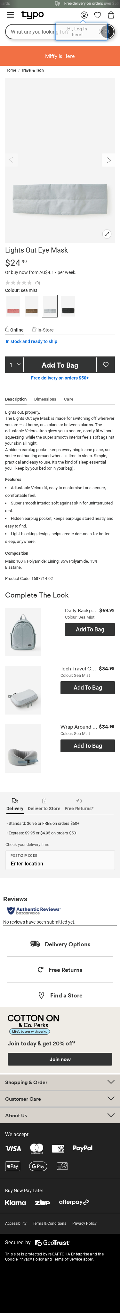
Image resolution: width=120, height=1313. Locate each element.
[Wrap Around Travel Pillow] (23, 751)
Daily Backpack (81, 611)
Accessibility (16, 1223)
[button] (13, 306)
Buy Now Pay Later (24, 1190)
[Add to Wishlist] (106, 364)
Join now (60, 1059)
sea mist (29, 290)
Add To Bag (60, 365)
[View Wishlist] (97, 17)
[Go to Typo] (29, 17)
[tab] (14, 327)
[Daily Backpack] (23, 634)
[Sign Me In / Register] (84, 17)
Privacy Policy (84, 1223)
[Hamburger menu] (10, 15)
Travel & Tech (32, 70)
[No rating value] (20, 282)
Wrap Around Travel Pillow (78, 727)
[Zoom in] (107, 234)
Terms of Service (67, 1259)
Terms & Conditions (49, 1223)
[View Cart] (111, 16)
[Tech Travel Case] (23, 693)
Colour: (13, 290)
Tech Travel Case (78, 669)
